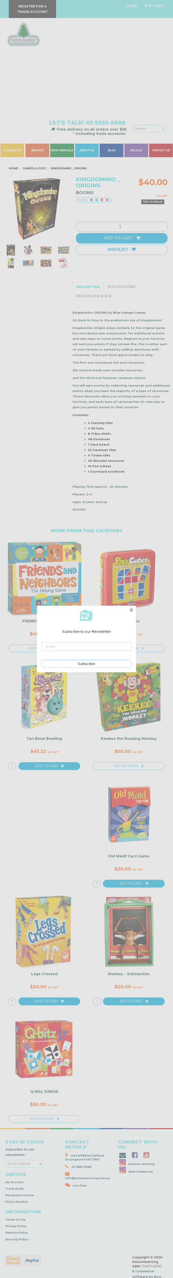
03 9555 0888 (105, 123)
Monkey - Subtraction (129, 974)
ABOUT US (86, 150)
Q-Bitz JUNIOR (44, 1092)
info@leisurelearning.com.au (87, 1178)
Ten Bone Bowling (44, 738)
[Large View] (10, 250)
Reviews (84, 296)
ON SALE (136, 150)
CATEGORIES (12, 150)
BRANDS (37, 150)
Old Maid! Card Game (129, 856)
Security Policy (16, 1239)
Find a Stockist (16, 1201)
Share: (82, 200)
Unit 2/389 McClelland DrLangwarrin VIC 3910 (84, 1157)
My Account (14, 1182)
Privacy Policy (15, 1226)
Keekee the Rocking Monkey (129, 738)
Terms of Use (15, 1219)
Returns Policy (16, 1232)
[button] (104, 1273)
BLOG (111, 150)
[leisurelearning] (23, 32)
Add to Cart (118, 238)
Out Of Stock (126, 766)
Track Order (14, 1188)
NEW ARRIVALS (62, 150)
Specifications (121, 287)
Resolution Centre (19, 1195)
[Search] (163, 128)
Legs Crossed (44, 974)
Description (88, 287)
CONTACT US (161, 150)
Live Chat (80, 1185)
